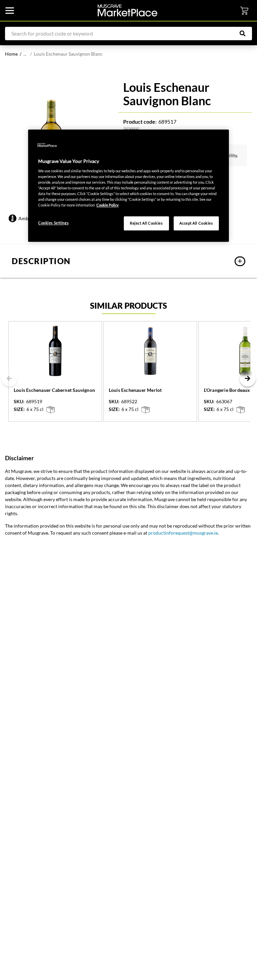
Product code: (140, 121)
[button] (128, 261)
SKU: (19, 401)
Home (11, 54)
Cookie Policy (107, 205)
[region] (128, 186)
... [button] (24, 54)
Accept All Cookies (196, 223)
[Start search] (246, 33)
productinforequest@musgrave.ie (183, 533)
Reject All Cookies (146, 223)
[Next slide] (248, 378)
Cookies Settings (53, 223)
